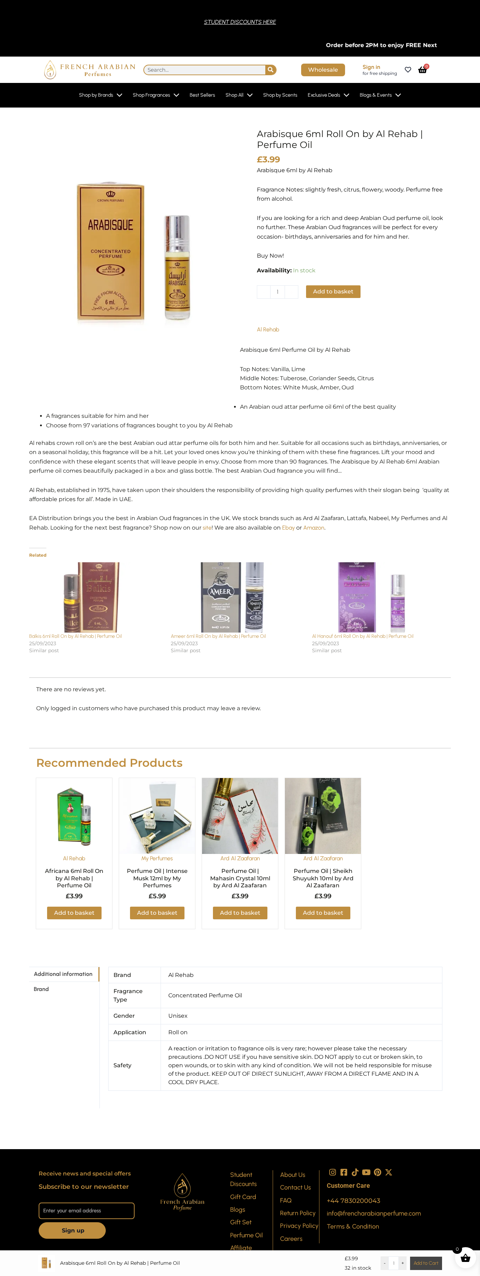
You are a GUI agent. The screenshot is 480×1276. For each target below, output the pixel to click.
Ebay (288, 527)
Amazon (313, 527)
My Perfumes (157, 858)
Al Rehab (268, 329)
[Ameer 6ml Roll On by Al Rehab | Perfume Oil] (238, 597)
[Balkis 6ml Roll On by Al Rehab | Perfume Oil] (96, 597)
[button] (283, 314)
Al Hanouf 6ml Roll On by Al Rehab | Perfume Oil (363, 636)
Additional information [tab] (63, 974)
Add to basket (333, 291)
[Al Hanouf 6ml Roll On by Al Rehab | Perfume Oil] (379, 597)
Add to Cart (426, 1263)
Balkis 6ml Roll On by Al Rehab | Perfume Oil (75, 636)
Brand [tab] (41, 989)
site (207, 527)
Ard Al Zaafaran (240, 858)
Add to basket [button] (74, 912)
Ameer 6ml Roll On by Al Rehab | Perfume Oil (218, 636)
